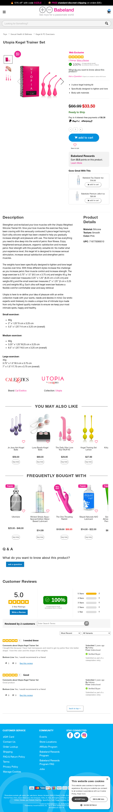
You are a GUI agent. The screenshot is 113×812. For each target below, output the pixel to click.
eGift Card (8, 736)
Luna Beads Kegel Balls (40, 448)
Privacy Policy (10, 766)
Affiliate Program (48, 746)
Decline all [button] (98, 799)
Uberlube (16, 517)
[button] (4, 12)
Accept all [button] (80, 799)
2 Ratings (72, 60)
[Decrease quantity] (70, 129)
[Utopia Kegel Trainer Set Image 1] (40, 81)
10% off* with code (26, 2)
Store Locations (48, 741)
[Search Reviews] (86, 623)
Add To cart (85, 137)
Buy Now (16, 462)
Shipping (8, 751)
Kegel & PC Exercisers (45, 34)
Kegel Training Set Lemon (89, 448)
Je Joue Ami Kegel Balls (16, 448)
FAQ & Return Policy (14, 756)
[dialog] (89, 792)
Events (43, 736)
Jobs (42, 769)
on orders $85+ (75, 2)
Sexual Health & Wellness (21, 34)
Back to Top (74, 708)
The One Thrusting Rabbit (64, 518)
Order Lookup (10, 746)
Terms (6, 761)
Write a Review (83, 60)
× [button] (107, 779)
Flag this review (26, 663)
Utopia (58, 390)
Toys (5, 34)
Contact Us (9, 741)
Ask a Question (75, 76)
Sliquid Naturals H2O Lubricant (88, 518)
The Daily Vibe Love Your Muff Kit (64, 448)
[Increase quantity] (81, 129)
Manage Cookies (12, 771)
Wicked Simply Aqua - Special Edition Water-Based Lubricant (40, 519)
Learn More (76, 163)
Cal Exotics (20, 390)
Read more (81, 794)
